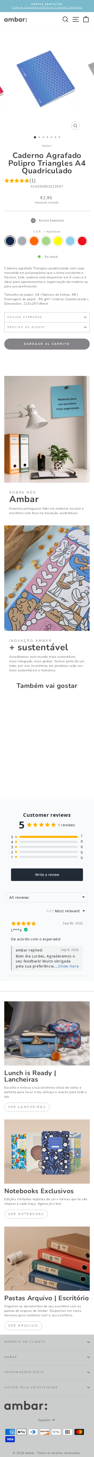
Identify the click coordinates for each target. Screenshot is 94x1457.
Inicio (46, 146)
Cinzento (22, 241)
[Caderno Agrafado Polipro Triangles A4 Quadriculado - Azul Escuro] (7, 777)
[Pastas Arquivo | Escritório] (47, 1259)
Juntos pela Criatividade (31, 1387)
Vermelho (82, 241)
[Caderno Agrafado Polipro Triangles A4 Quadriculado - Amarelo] (30, 777)
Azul (70, 241)
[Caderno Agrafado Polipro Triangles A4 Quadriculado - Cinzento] (13, 777)
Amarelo (58, 241)
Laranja (34, 241)
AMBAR (10, 1357)
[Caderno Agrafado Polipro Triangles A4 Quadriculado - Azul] (7, 782)
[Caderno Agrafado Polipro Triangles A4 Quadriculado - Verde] (24, 777)
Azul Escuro (10, 241)
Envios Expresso (25, 317)
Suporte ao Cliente (25, 1342)
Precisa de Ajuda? (26, 327)
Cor (47, 231)
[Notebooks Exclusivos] (47, 1151)
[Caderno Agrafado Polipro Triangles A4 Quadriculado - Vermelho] (13, 782)
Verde (46, 241)
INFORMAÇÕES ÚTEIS (24, 1372)
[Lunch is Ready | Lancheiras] (47, 1033)
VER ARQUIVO (23, 1326)
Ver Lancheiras (27, 1107)
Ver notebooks (26, 1214)
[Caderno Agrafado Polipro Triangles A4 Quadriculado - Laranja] (19, 777)
